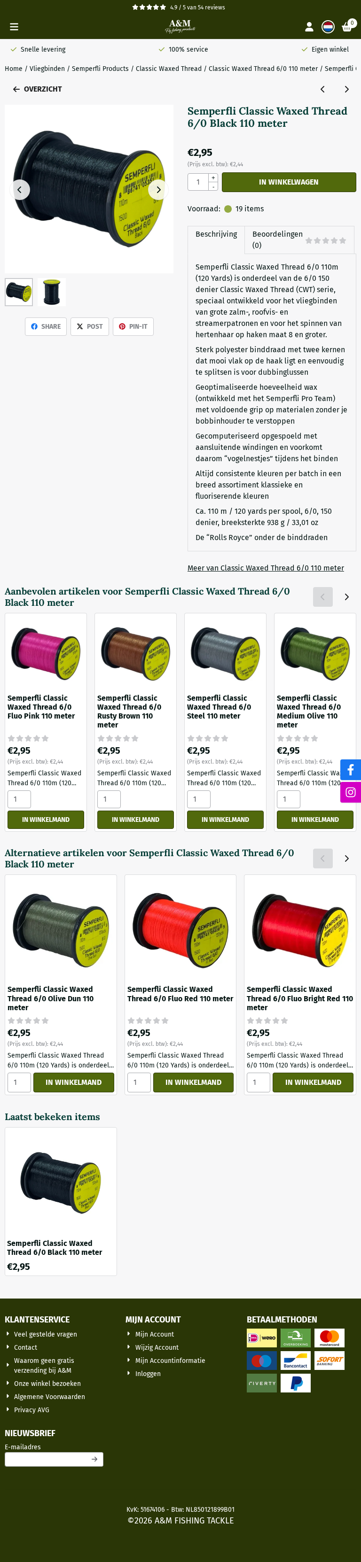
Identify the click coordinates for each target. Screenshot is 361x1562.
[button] (14, 26)
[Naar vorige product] (323, 89)
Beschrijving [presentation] (216, 234)
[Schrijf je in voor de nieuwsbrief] (94, 1459)
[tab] (216, 240)
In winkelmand (46, 820)
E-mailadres (54, 1447)
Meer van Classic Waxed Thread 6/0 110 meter (266, 568)
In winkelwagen (289, 182)
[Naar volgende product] (346, 89)
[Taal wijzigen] (328, 26)
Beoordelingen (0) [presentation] (277, 240)
